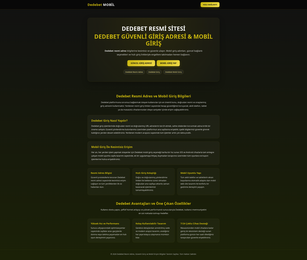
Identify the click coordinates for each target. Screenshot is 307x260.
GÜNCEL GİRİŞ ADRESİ (141, 63)
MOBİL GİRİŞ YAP (168, 63)
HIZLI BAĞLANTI (210, 4)
